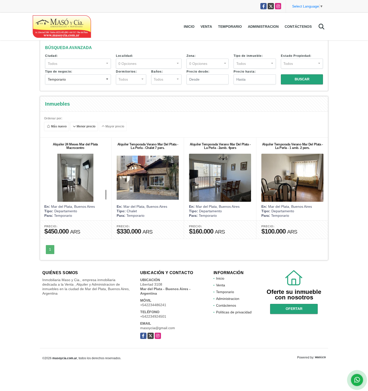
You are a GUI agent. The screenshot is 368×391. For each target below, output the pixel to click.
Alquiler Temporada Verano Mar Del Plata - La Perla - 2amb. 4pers (220, 146)
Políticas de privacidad (234, 312)
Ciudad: (51, 56)
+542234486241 (153, 305)
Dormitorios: (126, 71)
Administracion (263, 27)
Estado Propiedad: (296, 56)
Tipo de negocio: (58, 71)
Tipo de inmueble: (248, 56)
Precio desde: (198, 71)
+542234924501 (153, 316)
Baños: (157, 71)
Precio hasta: (245, 71)
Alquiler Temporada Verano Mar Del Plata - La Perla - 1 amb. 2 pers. (292, 146)
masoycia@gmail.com (157, 328)
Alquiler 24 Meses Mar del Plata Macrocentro (75, 146)
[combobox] (78, 64)
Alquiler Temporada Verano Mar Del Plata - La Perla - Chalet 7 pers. (147, 146)
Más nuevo (58, 126)
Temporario (230, 27)
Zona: (191, 56)
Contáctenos (298, 27)
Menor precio (85, 126)
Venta (206, 27)
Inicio (189, 27)
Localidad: (124, 56)
